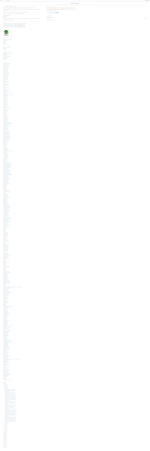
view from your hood (5, 369)
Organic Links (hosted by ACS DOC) (7, 47)
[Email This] (55, 12)
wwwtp (4, 378)
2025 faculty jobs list (5, 73)
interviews (4, 228)
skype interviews (5, 324)
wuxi (3, 377)
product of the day (5, 289)
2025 (4, 383)
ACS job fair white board (6, 82)
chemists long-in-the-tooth (6, 140)
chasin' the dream (5, 120)
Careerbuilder (4, 43)
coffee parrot (4, 148)
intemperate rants (5, 225)
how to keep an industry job (6, 207)
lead (3, 243)
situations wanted (5, 322)
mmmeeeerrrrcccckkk (5, 258)
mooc (4, 259)
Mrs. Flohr (4, 260)
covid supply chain (5, 156)
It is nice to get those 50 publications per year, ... (8, 24)
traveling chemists (5, 360)
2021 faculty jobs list (5, 65)
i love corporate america (5, 211)
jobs (3, 237)
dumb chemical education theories (7, 164)
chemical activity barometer (6, 122)
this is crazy (4, 354)
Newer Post (48, 18)
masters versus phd (5, 250)
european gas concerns (5, 178)
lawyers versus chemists (5, 241)
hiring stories (4, 201)
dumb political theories (5, 172)
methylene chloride (5, 256)
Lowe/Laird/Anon (5, 248)
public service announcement (6, 292)
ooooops (4, 269)
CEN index (4, 115)
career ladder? (4, 114)
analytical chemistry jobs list (6, 89)
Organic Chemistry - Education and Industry (8, 53)
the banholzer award (5, 332)
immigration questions (5, 219)
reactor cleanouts (5, 297)
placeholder (4, 283)
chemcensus (4, 121)
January (6, 430)
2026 (4, 382)
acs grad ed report (5, 79)
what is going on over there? (6, 373)
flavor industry (4, 185)
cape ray (4, 112)
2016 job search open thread (6, 63)
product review (5, 290)
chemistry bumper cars (5, 132)
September (6, 388)
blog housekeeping (5, 103)
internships (4, 226)
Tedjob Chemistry (5, 48)
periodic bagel (4, 275)
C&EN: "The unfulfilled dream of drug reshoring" (10, 390)
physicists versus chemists (6, 282)
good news (4, 193)
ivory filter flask (5, 232)
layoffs (4, 242)
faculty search (4, 180)
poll (3, 285)
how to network (5, 208)
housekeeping (4, 204)
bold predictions (5, 106)
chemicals (4, 130)
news (3, 264)
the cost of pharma (5, 337)
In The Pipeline (5, 59)
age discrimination (5, 87)
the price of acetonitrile (5, 348)
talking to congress (5, 328)
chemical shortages (5, 129)
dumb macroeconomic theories (6, 170)
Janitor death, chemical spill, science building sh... (10, 392)
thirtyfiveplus (4, 353)
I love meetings (5, 213)
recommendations (5, 300)
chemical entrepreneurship (6, 124)
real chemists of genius (5, 298)
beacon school (4, 98)
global (4, 192)
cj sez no (4, 146)
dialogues (4, 160)
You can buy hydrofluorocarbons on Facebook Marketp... (11, 395)
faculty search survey (5, 181)
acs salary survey (5, 84)
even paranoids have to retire (6, 179)
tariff (3, 329)
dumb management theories (6, 171)
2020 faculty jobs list (5, 64)
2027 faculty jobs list (5, 75)
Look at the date (5, 247)
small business (4, 325)
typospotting (4, 363)
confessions (4, 151)
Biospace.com (4, 41)
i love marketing (5, 212)
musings (4, 261)
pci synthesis (4, 274)
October (6, 387)
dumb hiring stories (5, 168)
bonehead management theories (6, 107)
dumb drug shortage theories (6, 165)
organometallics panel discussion (6, 272)
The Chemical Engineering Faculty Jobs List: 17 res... (10, 420)
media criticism (5, 253)
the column (4, 336)
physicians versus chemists (6, 281)
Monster (4, 42)
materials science (5, 251)
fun (3, 188)
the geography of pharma (6, 341)
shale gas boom (5, 317)
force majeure (4, 186)
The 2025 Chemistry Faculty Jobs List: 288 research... (10, 396)
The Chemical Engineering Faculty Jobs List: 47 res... (10, 397)
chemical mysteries (5, 127)
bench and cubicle (5, 100)
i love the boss (4, 216)
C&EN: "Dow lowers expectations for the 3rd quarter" (10, 399)
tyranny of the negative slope (6, 364)
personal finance (5, 276)
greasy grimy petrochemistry (6, 197)
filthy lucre (4, 184)
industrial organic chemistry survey (7, 221)
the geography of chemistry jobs (6, 340)
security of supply (5, 314)
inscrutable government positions (6, 224)
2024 (4, 384)
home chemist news (5, 203)
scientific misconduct (5, 312)
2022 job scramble (5, 68)
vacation (4, 368)
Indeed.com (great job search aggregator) (7, 39)
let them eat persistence (5, 244)
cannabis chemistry (5, 111)
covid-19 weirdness (5, 157)
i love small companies (5, 215)
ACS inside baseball (5, 81)
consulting (4, 152)
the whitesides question (5, 352)
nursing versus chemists (5, 267)
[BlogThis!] (56, 12)
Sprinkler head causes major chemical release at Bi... (10, 389)
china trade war (5, 143)
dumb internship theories (6, 169)
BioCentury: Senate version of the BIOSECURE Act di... (11, 398)
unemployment (5, 365)
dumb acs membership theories (6, 163)
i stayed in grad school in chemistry (7, 218)
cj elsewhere (4, 144)
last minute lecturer (5, 240)
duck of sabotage (5, 162)
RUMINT (4, 305)
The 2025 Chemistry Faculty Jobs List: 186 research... (10, 421)
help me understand (5, 199)
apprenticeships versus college (6, 92)
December (6, 385)
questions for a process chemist (6, 293)
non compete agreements (6, 266)
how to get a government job (6, 205)
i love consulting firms (5, 210)
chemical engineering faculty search (7, 123)
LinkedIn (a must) (5, 40)
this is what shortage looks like (6, 355)
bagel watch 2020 (5, 97)
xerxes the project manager (6, 379)
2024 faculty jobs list (5, 72)
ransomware (4, 296)
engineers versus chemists (6, 177)
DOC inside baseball (5, 161)
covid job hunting (5, 154)
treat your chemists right (5, 361)
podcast (4, 284)
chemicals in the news (5, 131)
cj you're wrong (5, 147)
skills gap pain (4, 323)
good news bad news (5, 194)
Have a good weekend (7, 391)
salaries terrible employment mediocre (7, 306)
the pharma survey (5, 346)
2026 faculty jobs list (5, 74)
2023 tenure (4, 71)
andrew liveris (4, 90)
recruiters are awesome (5, 301)
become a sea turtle (5, 99)
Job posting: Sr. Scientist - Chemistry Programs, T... (10, 393)
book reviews (4, 108)
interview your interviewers (6, 227)
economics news (5, 175)
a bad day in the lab (5, 76)
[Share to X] (57, 12)
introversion (4, 229)
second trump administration (6, 313)
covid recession (5, 155)
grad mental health (5, 195)
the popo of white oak (5, 347)
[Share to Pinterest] (58, 12)
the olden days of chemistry (6, 345)
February (6, 429)
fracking (4, 187)
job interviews (4, 233)
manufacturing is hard (5, 249)
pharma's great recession (5, 280)
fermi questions (5, 183)
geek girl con (4, 189)
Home (96, 18)
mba (3, 252)
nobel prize (4, 265)
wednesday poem (5, 371)
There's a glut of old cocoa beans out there (9, 394)
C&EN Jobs (4, 38)
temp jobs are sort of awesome (6, 330)
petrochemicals (5, 277)
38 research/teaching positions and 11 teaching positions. (72, 9)
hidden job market (5, 200)
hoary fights (4, 202)
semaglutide (4, 315)
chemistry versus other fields (6, 135)
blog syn (4, 105)
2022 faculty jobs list (5, 67)
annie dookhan (5, 91)
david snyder (4, 159)
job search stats (5, 236)
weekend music (5, 372)
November (6, 386)
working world (4, 376)
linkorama (4, 245)
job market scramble (5, 234)
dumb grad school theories (6, 167)
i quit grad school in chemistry (6, 217)
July (5, 424)
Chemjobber (75, 3)
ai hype (4, 88)
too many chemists (5, 357)
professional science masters (6, 291)
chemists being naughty (5, 137)
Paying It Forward (5, 273)
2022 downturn (5, 66)
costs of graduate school (5, 153)
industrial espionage (5, 220)
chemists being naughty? (6, 138)
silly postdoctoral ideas (5, 320)
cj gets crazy (4, 145)
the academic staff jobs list (6, 331)
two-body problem (5, 362)
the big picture (4, 333)
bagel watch (4, 96)
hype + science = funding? (6, 209)
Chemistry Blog (5, 57)
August (5, 423)
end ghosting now (5, 176)
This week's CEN (5, 356)
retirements (4, 304)
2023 (4, 431)
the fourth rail (4, 339)
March (5, 428)
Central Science (5, 58)
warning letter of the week (6, 370)
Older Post (145, 18)
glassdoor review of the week (6, 191)
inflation (4, 223)
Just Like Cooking (5, 54)
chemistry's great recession (6, 136)
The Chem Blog (5, 52)
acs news (4, 83)
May (5, 426)
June (5, 425)
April (5, 427)
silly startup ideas (5, 321)
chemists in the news (5, 139)
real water (4, 299)
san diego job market (5, 307)
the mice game (4, 344)
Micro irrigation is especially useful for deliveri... (8, 23)
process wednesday (5, 288)
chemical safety (5, 128)
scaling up (4, 309)
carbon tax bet (4, 113)
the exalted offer (5, 338)
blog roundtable (5, 104)
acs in (4, 80)
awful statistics (4, 95)
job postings (4, 235)
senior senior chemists (5, 316)
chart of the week (5, 119)
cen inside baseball (5, 116)
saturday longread (5, 308)
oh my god (4, 268)
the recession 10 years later (6, 349)
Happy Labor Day (6, 422)
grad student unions (5, 196)
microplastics (4, 257)
